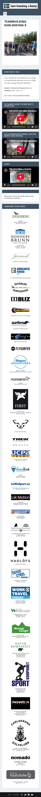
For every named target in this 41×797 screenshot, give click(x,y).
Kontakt (16, 795)
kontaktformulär (23, 96)
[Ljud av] (32, 127)
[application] (20, 118)
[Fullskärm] (36, 127)
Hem (10, 795)
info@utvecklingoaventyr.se (21, 88)
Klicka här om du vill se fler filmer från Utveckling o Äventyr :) (18, 197)
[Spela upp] (5, 127)
